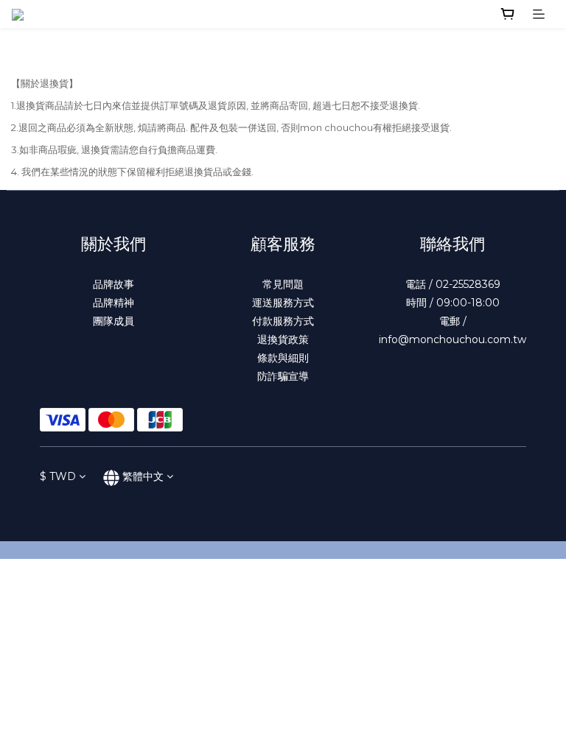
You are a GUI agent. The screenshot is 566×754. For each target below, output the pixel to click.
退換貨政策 (283, 339)
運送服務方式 (283, 302)
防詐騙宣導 (283, 376)
